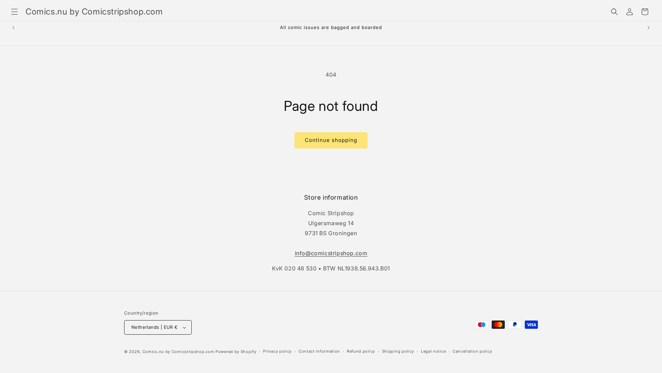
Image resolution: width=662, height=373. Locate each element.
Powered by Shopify (236, 351)
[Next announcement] (648, 27)
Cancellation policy (472, 351)
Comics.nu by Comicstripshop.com (178, 351)
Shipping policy (398, 351)
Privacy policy (277, 351)
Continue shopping (331, 140)
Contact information (319, 351)
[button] (14, 11)
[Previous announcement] (13, 27)
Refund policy (361, 351)
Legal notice (433, 351)
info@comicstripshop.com (331, 253)
